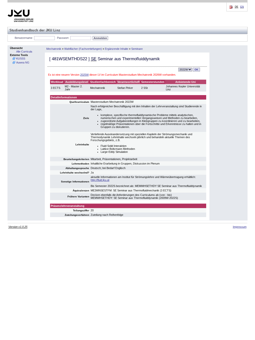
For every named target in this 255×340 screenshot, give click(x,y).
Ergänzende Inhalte (116, 48)
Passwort (62, 37)
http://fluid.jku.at (100, 179)
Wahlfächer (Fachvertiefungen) (83, 48)
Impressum (240, 226)
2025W (84, 74)
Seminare (137, 48)
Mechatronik (53, 48)
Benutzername (23, 37)
